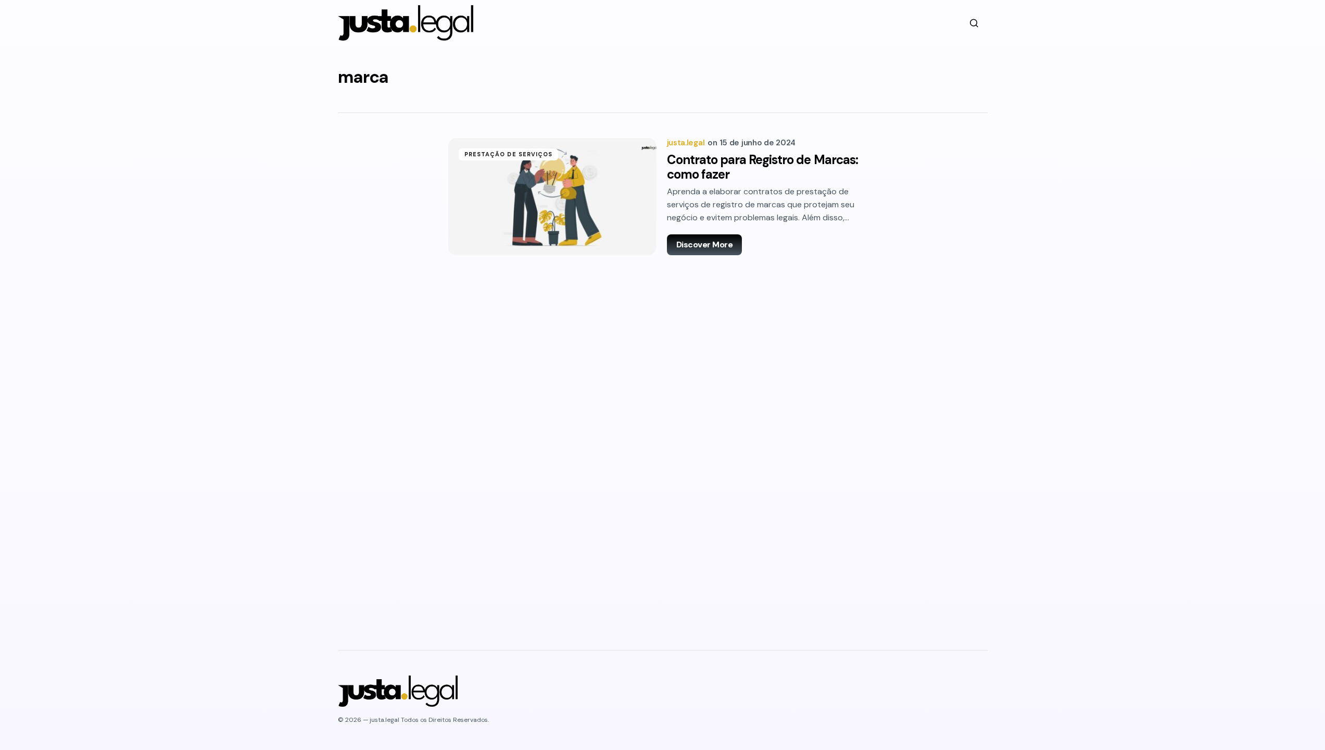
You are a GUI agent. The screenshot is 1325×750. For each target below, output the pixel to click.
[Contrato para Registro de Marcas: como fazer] (552, 196)
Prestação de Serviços (508, 154)
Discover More (704, 244)
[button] (974, 23)
